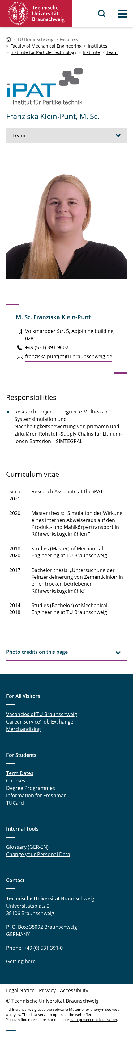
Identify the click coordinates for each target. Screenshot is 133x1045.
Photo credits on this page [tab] (37, 652)
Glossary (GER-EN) (27, 847)
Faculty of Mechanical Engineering (46, 46)
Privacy (47, 990)
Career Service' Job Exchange (40, 721)
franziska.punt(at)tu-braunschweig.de (68, 356)
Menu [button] (122, 13)
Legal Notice (20, 990)
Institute (91, 52)
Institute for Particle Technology (43, 52)
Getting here (21, 961)
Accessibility (74, 990)
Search (102, 13)
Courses (15, 780)
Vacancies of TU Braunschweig (41, 714)
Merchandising (23, 729)
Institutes (97, 46)
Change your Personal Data (38, 854)
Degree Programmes (30, 788)
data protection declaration (93, 1019)
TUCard (15, 802)
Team (112, 52)
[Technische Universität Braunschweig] (36, 13)
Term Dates (19, 773)
